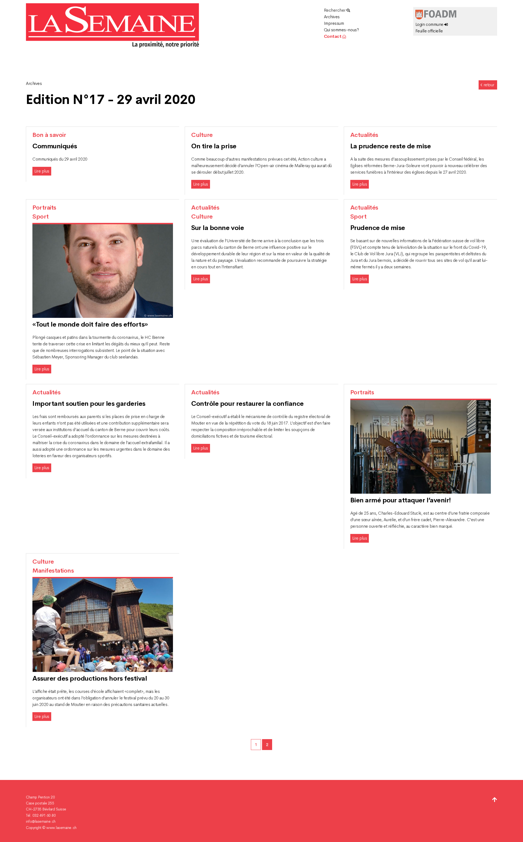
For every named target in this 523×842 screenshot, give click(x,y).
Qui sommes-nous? (341, 30)
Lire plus (41, 171)
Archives (332, 17)
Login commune (429, 24)
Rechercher (335, 10)
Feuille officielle (429, 31)
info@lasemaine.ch (41, 821)
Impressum (334, 23)
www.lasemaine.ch (61, 827)
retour (489, 85)
